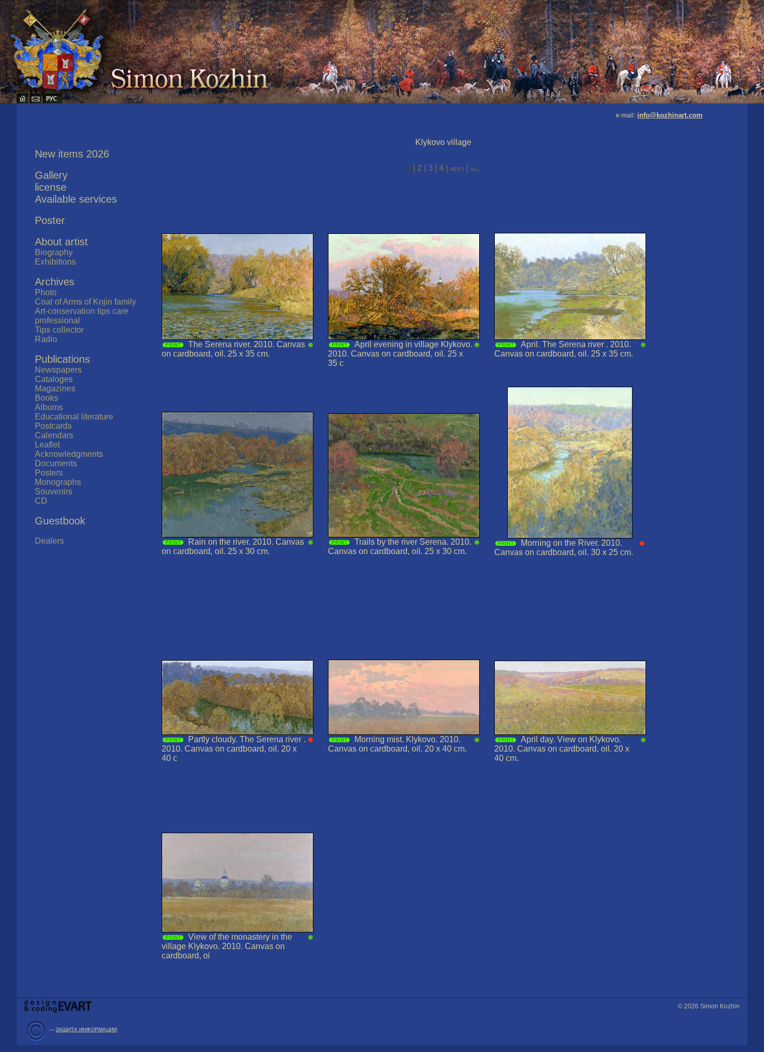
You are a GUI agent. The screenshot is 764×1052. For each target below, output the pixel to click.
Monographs (58, 482)
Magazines (55, 388)
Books (46, 397)
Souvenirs (53, 491)
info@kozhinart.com (670, 115)
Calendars (54, 435)
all (475, 168)
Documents (56, 463)
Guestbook (60, 521)
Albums (49, 407)
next (458, 168)
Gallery (51, 175)
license (51, 187)
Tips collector (59, 329)
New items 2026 (72, 154)
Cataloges (54, 379)
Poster (50, 220)
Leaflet (47, 444)
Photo (46, 292)
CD (41, 500)
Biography (54, 252)
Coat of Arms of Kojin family (85, 301)
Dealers (49, 540)
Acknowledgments (69, 454)
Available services (76, 199)
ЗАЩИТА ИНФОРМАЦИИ (86, 1029)
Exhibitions (55, 261)
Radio (46, 339)
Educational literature (74, 416)
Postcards (53, 426)
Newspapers (58, 369)
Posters (49, 472)
